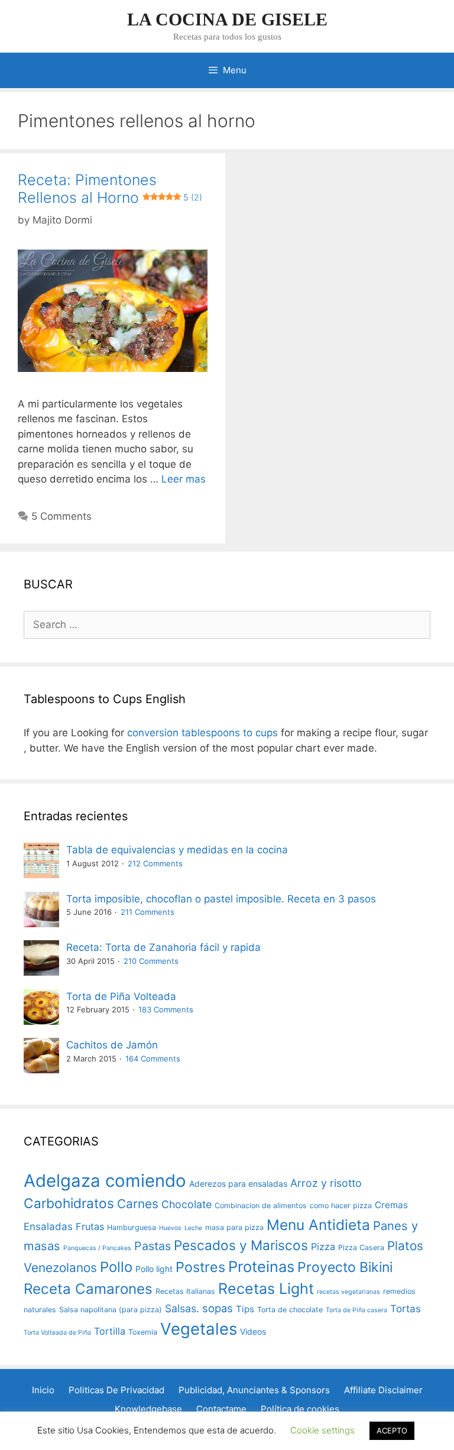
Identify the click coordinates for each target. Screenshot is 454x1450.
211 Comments (147, 912)
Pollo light (154, 1269)
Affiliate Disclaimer (383, 1390)
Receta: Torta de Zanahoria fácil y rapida (163, 947)
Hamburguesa (131, 1227)
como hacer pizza (341, 1205)
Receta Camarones (88, 1288)
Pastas (152, 1246)
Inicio (43, 1390)
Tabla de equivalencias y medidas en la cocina (177, 850)
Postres (200, 1267)
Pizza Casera (361, 1247)
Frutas (90, 1226)
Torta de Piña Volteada (121, 996)
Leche (193, 1228)
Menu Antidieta (318, 1225)
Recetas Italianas (185, 1291)
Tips (245, 1309)
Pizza (323, 1246)
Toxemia (142, 1332)
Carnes (137, 1203)
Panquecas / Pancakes (97, 1248)
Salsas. (182, 1308)
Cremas (391, 1205)
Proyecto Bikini (345, 1267)
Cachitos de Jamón (112, 1045)
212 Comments (155, 863)
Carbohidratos (69, 1203)
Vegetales (198, 1329)
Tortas (405, 1309)
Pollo (116, 1267)
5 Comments (61, 516)
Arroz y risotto (326, 1183)
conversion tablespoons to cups (202, 733)
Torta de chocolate (290, 1309)
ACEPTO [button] (392, 1430)
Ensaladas (48, 1226)
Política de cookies (300, 1409)
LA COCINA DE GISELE (227, 19)
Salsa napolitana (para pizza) (110, 1309)
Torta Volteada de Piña (57, 1332)
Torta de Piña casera (356, 1310)
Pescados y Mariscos (241, 1245)
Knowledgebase (148, 1409)
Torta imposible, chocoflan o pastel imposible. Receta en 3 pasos (221, 899)
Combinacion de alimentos (261, 1205)
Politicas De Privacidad (116, 1390)
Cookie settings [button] (322, 1430)
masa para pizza (234, 1227)
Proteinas (261, 1266)
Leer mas (183, 479)
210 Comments (151, 961)
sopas (217, 1308)
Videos (253, 1331)
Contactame (221, 1409)
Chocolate (186, 1204)
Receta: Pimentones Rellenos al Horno (110, 188)
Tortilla (109, 1331)
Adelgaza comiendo (105, 1180)
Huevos (170, 1228)
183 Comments (165, 1009)
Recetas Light (266, 1288)
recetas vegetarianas (348, 1292)
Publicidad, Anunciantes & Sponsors (254, 1390)
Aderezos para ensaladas (238, 1184)
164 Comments (152, 1058)
